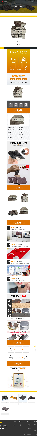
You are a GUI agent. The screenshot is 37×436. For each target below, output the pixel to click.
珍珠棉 (15, 16)
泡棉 (27, 16)
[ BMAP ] (34, 434)
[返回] (19, 41)
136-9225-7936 (31, 1)
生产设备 (14, 424)
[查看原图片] (18, 41)
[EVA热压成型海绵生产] (14, 398)
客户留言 (35, 430)
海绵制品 (9, 16)
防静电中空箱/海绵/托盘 (34, 16)
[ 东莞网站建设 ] (27, 434)
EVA (3, 16)
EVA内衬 (31, 402)
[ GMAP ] (36, 434)
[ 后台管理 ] (32, 434)
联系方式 (35, 431)
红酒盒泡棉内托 (28, 425)
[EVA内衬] (31, 398)
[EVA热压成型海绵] (23, 398)
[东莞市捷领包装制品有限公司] (2, 1)
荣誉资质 (14, 425)
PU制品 (22, 16)
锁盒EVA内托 (5, 402)
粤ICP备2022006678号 (12, 434)
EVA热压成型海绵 (23, 402)
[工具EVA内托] (5, 409)
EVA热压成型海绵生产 (13, 402)
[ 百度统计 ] (30, 434)
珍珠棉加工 (20, 424)
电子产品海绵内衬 (29, 424)
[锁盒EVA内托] (5, 398)
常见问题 (35, 424)
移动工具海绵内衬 (29, 428)
